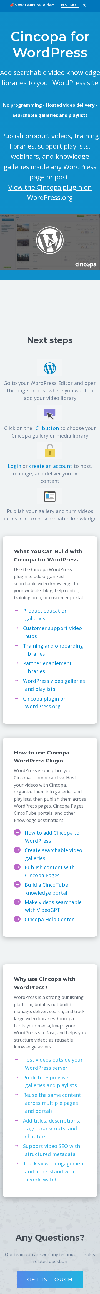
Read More (70, 4)
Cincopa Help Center (49, 919)
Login (14, 466)
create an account (50, 466)
